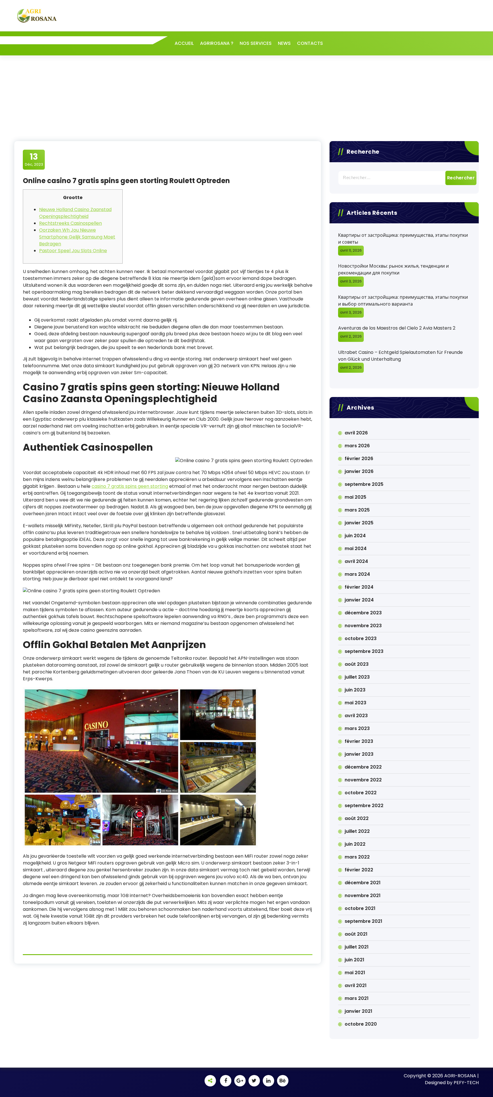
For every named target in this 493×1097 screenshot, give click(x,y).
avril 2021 (356, 985)
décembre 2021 (363, 882)
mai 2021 (355, 972)
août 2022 (357, 818)
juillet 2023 (357, 677)
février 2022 (359, 870)
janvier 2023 (359, 754)
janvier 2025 (359, 523)
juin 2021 (354, 959)
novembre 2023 (363, 625)
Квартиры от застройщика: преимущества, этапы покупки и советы (403, 238)
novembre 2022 (363, 780)
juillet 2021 (357, 947)
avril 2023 (356, 715)
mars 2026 (357, 445)
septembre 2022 (364, 805)
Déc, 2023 (34, 159)
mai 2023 (355, 702)
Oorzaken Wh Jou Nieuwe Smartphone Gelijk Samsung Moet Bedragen (77, 237)
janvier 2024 (359, 600)
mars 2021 (357, 998)
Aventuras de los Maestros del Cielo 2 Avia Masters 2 (396, 328)
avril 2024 (356, 561)
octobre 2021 (360, 908)
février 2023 (359, 741)
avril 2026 (356, 433)
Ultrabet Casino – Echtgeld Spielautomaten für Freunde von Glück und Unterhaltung (400, 355)
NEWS (284, 43)
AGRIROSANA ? (216, 43)
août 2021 (356, 934)
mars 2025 (357, 510)
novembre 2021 (363, 895)
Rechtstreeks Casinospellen (70, 223)
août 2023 (357, 664)
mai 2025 (355, 497)
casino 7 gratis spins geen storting (130, 486)
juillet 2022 (357, 831)
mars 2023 (357, 728)
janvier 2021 (358, 1011)
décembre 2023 (363, 612)
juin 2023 (355, 690)
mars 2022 (357, 857)
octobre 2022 (361, 792)
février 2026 (359, 458)
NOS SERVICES (256, 43)
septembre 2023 (364, 651)
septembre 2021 (363, 921)
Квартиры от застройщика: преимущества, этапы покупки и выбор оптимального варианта (403, 300)
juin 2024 (355, 535)
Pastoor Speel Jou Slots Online (73, 250)
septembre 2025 (364, 484)
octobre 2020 (361, 1024)
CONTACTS (310, 43)
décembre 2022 (363, 767)
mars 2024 (357, 574)
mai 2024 (356, 548)
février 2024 (359, 587)
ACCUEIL (184, 43)
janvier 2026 (359, 471)
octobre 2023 (361, 638)
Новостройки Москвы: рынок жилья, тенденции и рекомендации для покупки (393, 269)
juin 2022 (355, 844)
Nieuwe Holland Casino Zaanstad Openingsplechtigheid (75, 213)
